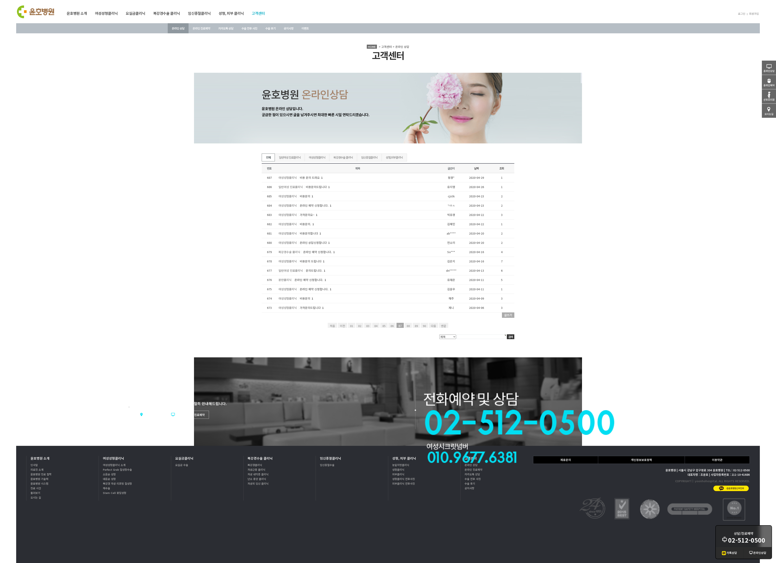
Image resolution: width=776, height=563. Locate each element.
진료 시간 (36, 488)
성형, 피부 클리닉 (231, 13)
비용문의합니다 (310, 233)
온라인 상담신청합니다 (315, 243)
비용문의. (307, 224)
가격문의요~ (308, 215)
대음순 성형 (109, 478)
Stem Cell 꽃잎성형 (114, 492)
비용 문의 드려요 (311, 178)
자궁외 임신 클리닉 (258, 483)
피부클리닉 (398, 474)
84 (375, 326)
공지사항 (288, 28)
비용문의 (306, 196)
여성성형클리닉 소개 (114, 464)
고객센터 (258, 13)
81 (351, 326)
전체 (268, 157)
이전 (342, 326)
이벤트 (305, 28)
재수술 (106, 488)
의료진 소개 (37, 469)
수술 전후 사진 (249, 28)
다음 (433, 326)
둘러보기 (35, 492)
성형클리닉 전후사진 (403, 478)
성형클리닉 (398, 469)
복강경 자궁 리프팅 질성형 (117, 483)
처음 (332, 326)
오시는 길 (36, 497)
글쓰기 (508, 315)
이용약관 (717, 460)
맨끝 (443, 326)
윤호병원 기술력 (39, 478)
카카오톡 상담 (225, 28)
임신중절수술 (327, 464)
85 (384, 326)
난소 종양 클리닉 (257, 478)
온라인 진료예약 (201, 28)
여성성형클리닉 (106, 13)
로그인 (741, 14)
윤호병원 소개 (77, 13)
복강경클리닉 (255, 464)
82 (359, 326)
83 (367, 326)
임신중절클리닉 (199, 13)
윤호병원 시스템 (39, 483)
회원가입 (754, 14)
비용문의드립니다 (318, 187)
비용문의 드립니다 (312, 261)
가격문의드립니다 (312, 308)
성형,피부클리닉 (394, 157)
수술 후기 (270, 28)
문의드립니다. (315, 270)
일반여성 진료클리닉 (289, 157)
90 (424, 326)
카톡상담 (731, 553)
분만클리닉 (285, 280)
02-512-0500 (746, 540)
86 (392, 326)
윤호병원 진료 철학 (41, 474)
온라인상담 (759, 553)
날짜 (476, 168)
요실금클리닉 (135, 13)
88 (408, 326)
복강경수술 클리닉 (166, 13)
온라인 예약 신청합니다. (315, 205)
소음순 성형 (109, 474)
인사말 (34, 464)
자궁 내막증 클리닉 (258, 474)
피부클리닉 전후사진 (403, 483)
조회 (501, 168)
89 (416, 326)
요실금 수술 (181, 464)
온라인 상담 (178, 28)
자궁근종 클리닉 (256, 469)
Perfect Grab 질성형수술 (117, 469)
